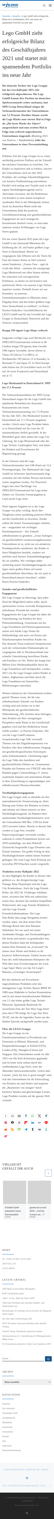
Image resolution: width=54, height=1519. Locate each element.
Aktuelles (16, 16)
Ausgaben (8, 1268)
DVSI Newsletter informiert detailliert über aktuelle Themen (24, 1325)
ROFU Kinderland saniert (13, 1293)
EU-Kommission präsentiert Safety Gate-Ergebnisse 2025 (26, 1344)
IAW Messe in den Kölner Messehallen (18, 1289)
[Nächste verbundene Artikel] (48, 1173)
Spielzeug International (24, 1497)
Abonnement (7, 1431)
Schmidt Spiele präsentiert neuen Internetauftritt (13, 1211)
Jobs (4, 1441)
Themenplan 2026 (10, 1413)
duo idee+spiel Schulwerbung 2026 (17, 1318)
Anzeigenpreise (8, 1418)
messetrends (7, 1427)
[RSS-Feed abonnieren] (27, 1513)
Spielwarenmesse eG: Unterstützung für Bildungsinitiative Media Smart (26, 1337)
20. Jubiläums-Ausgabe (16, 1259)
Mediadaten (7, 1422)
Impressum (7, 1445)
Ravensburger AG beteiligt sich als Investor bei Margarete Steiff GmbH (26, 1312)
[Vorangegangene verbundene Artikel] (41, 1173)
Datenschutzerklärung (11, 1450)
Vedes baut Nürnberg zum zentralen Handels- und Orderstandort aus (23, 1304)
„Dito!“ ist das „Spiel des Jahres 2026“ (18, 1298)
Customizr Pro (33, 1505)
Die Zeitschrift (8, 1408)
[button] (5, 1115)
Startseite (6, 16)
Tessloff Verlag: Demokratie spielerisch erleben (22, 1331)
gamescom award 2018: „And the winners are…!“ (38, 1211)
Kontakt (5, 1436)
